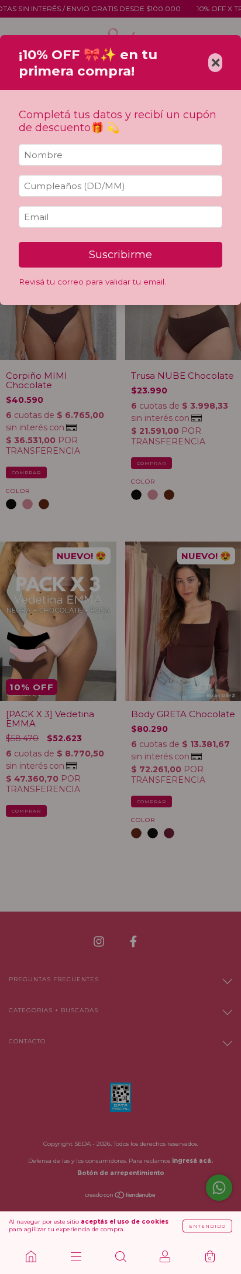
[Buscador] (120, 1256)
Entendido (207, 1226)
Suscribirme (120, 254)
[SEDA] (31, 1256)
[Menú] (75, 1256)
